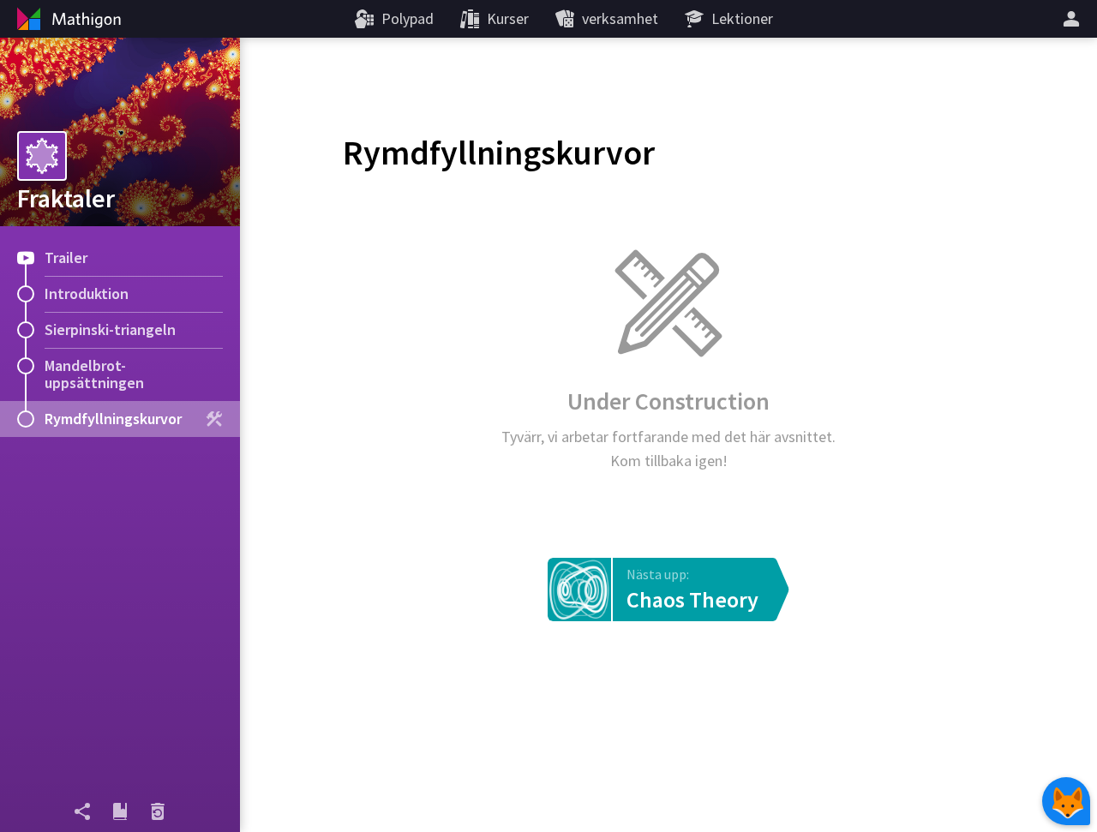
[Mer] (1074, 19)
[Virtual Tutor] (1066, 801)
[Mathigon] (67, 19)
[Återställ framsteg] (158, 811)
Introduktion (87, 293)
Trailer (66, 257)
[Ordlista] (120, 811)
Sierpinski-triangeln (110, 329)
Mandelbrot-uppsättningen (94, 374)
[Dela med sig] (82, 811)
